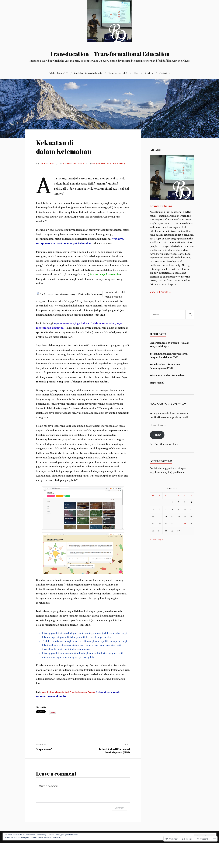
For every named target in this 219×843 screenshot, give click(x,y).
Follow (157, 434)
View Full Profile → (160, 292)
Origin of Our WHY (58, 73)
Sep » (160, 539)
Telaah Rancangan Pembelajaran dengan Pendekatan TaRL (169, 355)
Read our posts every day (168, 403)
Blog (136, 73)
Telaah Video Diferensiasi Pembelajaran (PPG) (165, 366)
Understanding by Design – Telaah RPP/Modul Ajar (169, 344)
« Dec (153, 539)
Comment (119, 807)
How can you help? (117, 73)
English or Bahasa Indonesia (88, 73)
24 (185, 523)
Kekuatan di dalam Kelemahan (167, 375)
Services (149, 73)
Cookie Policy (57, 838)
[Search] (189, 314)
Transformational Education (108, 164)
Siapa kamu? (157, 382)
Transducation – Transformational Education (109, 54)
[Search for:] (172, 314)
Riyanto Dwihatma (73, 164)
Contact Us (164, 73)
